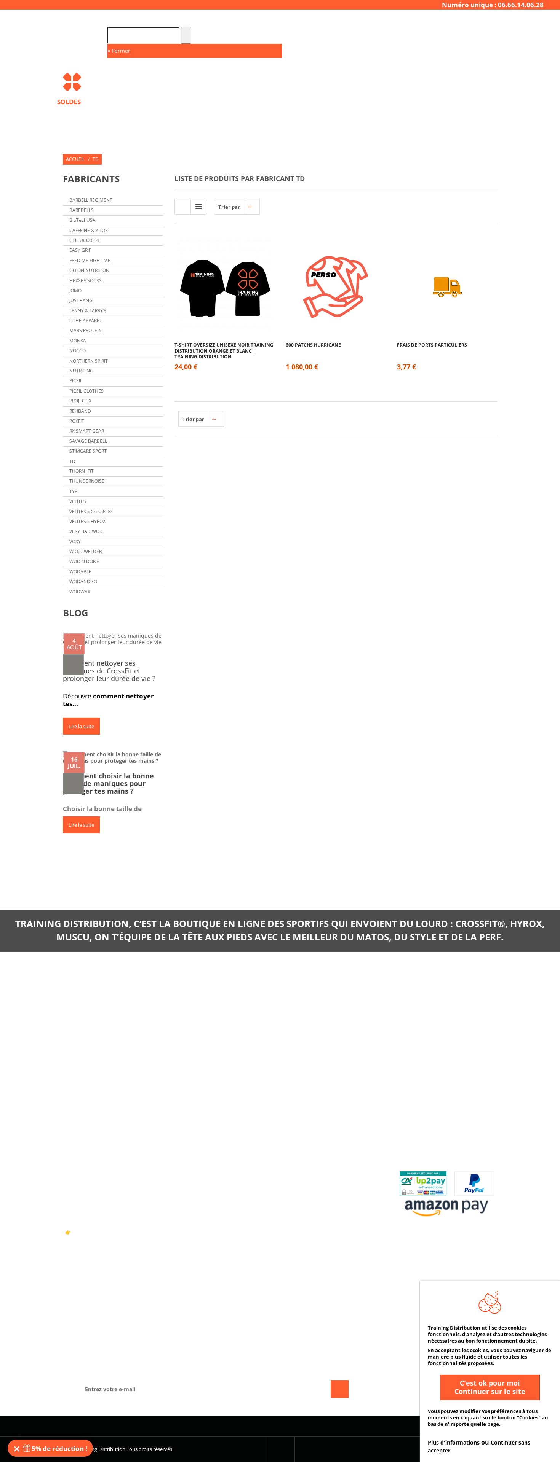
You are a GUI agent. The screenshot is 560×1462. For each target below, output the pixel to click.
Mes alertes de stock (317, 1179)
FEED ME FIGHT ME (89, 260)
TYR (73, 491)
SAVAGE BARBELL (88, 441)
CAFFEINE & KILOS (88, 230)
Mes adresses (307, 1154)
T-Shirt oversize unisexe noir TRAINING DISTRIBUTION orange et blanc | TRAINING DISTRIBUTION (224, 348)
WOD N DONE (84, 561)
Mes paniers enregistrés (322, 1203)
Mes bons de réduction (320, 1215)
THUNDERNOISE (86, 481)
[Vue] (210, 265)
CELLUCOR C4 (84, 240)
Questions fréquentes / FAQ (438, 1130)
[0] (73, 664)
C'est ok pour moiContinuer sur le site (489, 1387)
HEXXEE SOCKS (85, 280)
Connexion (486, 20)
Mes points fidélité (315, 1191)
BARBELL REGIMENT (90, 200)
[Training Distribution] (113, 82)
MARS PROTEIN (85, 330)
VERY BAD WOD (86, 531)
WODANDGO (83, 581)
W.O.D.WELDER (85, 551)
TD (72, 461)
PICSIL (75, 380)
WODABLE (80, 571)
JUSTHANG (81, 300)
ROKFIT (76, 421)
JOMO (75, 290)
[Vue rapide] (238, 310)
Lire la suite (81, 726)
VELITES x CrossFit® (90, 511)
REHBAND (80, 411)
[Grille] (182, 207)
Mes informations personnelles (333, 1166)
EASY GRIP (80, 250)
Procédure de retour (430, 1142)
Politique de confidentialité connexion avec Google (216, 1194)
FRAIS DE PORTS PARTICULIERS (432, 345)
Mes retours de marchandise (328, 1142)
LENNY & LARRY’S (87, 310)
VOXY (75, 541)
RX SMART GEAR (86, 431)
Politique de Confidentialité (216, 1179)
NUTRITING (81, 370)
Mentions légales (202, 1166)
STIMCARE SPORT (88, 451)
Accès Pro (415, 20)
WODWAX (79, 592)
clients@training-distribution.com (428, 1022)
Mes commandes (311, 1130)
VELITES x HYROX (87, 521)
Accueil (75, 159)
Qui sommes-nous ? (203, 1142)
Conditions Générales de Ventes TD (224, 1154)
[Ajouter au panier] (224, 310)
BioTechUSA (82, 220)
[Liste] (198, 206)
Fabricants (91, 178)
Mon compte (307, 1113)
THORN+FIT (81, 471)
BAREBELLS (81, 210)
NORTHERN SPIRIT (88, 361)
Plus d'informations (454, 1442)
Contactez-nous (200, 1130)
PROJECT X (80, 401)
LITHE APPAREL (85, 320)
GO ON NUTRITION (89, 270)
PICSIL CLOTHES (86, 391)
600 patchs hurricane (313, 345)
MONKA (77, 340)
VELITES (77, 501)
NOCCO (77, 350)
